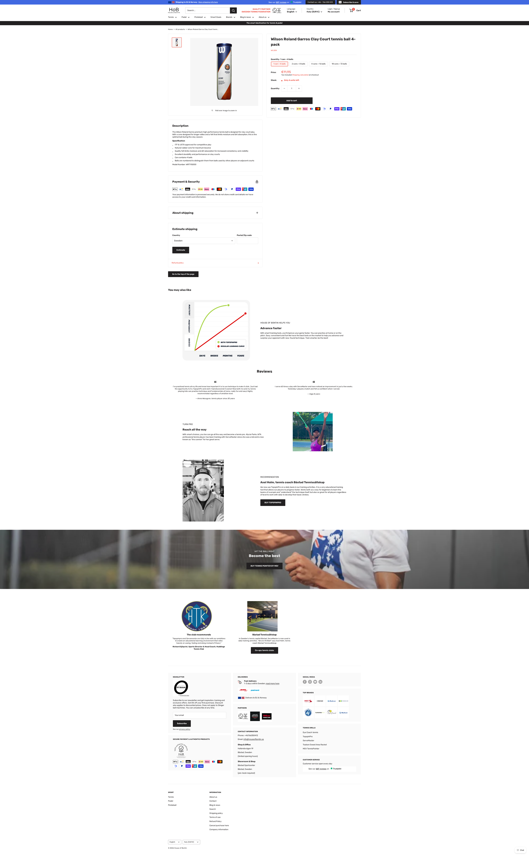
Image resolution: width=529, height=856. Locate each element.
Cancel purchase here (219, 825)
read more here (272, 683)
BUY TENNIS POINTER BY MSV (264, 566)
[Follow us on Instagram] (310, 682)
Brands (229, 17)
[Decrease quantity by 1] (284, 88)
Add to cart (291, 100)
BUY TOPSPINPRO (272, 502)
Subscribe (182, 723)
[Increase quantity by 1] (299, 88)
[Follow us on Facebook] (305, 682)
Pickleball (198, 17)
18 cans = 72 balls (339, 64)
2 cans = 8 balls (298, 64)
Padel (184, 17)
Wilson (274, 50)
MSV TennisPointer (311, 748)
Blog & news (245, 17)
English (172, 842)
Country (176, 235)
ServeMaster (308, 740)
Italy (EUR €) (189, 842)
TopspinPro (308, 736)
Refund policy (178, 263)
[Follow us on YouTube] (315, 682)
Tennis (171, 17)
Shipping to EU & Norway (197, 2)
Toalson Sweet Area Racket (315, 744)
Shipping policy (216, 813)
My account (334, 11)
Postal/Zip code (244, 235)
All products (180, 29)
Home (170, 29)
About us (262, 17)
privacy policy (184, 729)
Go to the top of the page (183, 274)
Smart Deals (215, 17)
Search (212, 809)
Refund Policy (215, 821)
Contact (212, 801)
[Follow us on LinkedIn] (320, 682)
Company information (218, 829)
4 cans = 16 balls (318, 64)
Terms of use (215, 817)
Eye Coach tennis (310, 732)
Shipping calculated (300, 75)
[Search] (233, 10)
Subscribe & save (350, 2)
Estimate (180, 250)
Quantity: (275, 88)
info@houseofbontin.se (253, 739)
